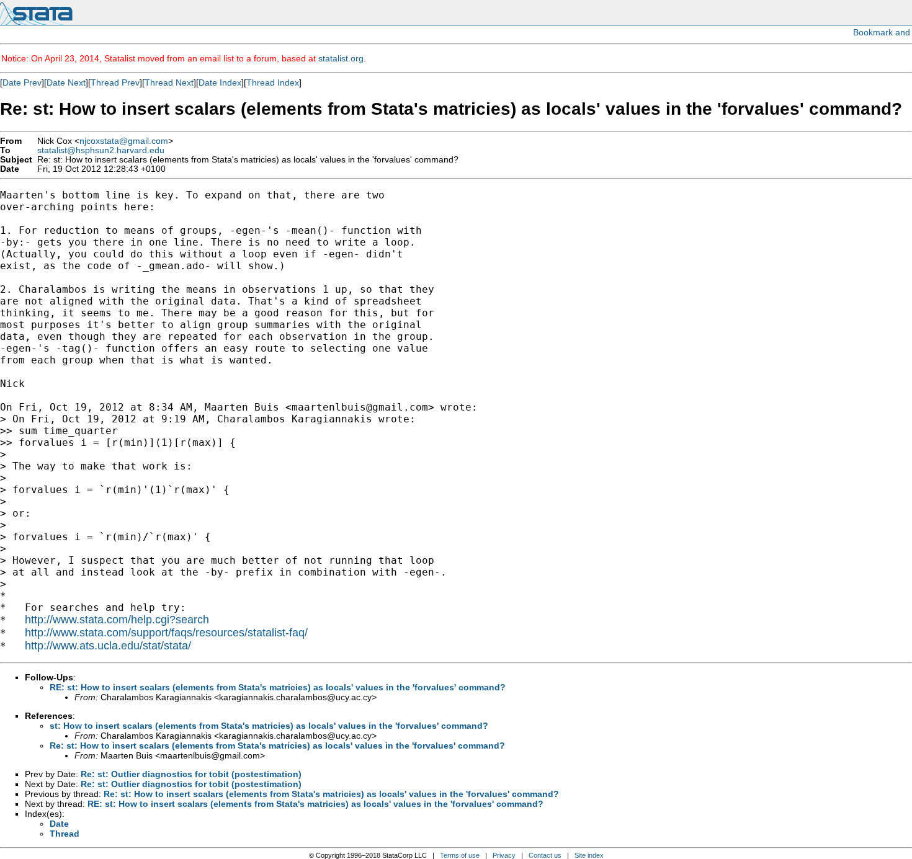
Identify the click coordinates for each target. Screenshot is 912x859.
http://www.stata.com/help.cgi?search (117, 619)
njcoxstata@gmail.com (123, 141)
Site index (589, 855)
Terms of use (460, 855)
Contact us (545, 855)
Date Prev (22, 82)
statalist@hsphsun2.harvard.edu (100, 150)
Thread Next (169, 82)
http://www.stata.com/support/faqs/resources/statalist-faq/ (166, 632)
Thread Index (272, 82)
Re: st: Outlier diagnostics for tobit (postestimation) (191, 774)
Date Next (66, 82)
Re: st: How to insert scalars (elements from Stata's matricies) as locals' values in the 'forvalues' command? (277, 745)
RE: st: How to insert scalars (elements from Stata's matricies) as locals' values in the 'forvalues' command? (278, 687)
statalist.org (341, 58)
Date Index (220, 82)
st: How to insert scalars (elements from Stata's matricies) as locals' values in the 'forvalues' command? (269, 726)
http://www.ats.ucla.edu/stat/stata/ (108, 645)
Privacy (504, 855)
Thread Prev (115, 82)
